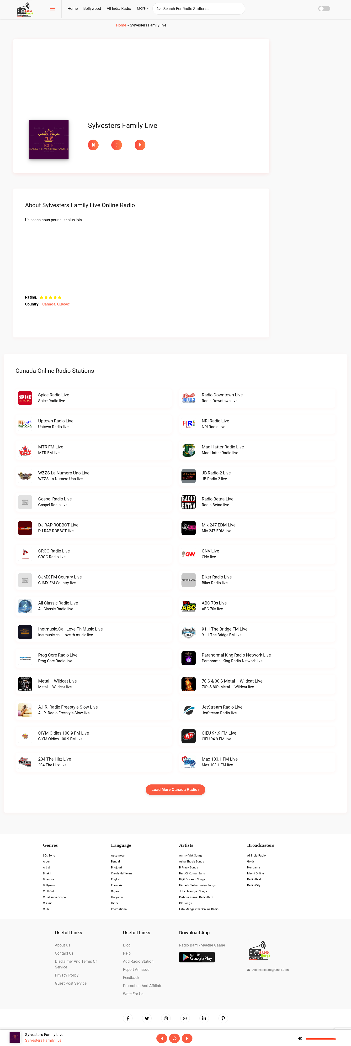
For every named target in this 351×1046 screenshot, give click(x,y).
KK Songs (185, 903)
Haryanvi (117, 897)
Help (127, 953)
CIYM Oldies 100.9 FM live (63, 733)
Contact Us (64, 953)
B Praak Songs (188, 867)
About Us (62, 945)
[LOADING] (120, 145)
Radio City (253, 885)
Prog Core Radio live (58, 654)
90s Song (49, 855)
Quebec (63, 304)
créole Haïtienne (121, 873)
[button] (52, 9)
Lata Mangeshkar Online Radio (198, 909)
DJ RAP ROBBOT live (58, 524)
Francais (116, 885)
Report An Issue (136, 969)
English (116, 879)
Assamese (117, 855)
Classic (47, 903)
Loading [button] (116, 145)
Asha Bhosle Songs (191, 861)
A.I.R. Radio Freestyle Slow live (68, 707)
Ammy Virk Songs (190, 855)
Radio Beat (254, 879)
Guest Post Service (70, 983)
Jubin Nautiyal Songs (193, 891)
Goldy (251, 861)
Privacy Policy (67, 975)
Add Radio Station (138, 961)
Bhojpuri (116, 867)
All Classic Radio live (58, 602)
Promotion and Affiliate (142, 985)
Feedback (131, 977)
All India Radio (119, 8)
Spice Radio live (53, 394)
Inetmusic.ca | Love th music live (70, 628)
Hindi (114, 903)
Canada (48, 304)
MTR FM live (50, 446)
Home (73, 8)
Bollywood (92, 8)
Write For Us (133, 994)
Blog (127, 945)
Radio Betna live (218, 498)
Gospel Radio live (55, 498)
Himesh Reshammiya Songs (197, 885)
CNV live (210, 550)
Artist (46, 867)
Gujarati (116, 891)
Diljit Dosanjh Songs (192, 879)
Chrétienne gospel (54, 897)
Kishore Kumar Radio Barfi (196, 897)
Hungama (253, 867)
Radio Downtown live (222, 394)
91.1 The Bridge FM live (225, 628)
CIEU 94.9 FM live (219, 733)
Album (47, 861)
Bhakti (47, 873)
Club (46, 909)
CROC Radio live (54, 550)
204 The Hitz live (54, 759)
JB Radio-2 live (216, 472)
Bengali (116, 861)
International (119, 909)
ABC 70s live (214, 602)
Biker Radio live (217, 576)
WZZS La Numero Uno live (64, 472)
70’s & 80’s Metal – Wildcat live (232, 680)
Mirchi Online (255, 873)
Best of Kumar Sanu (192, 873)
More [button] (141, 8)
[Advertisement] (141, 80)
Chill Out (48, 891)
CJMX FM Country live (60, 576)
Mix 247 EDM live (219, 524)
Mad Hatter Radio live (223, 446)
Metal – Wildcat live (57, 680)
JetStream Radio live (222, 707)
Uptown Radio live (56, 420)
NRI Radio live (215, 420)
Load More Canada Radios (175, 790)
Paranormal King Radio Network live (236, 654)
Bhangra (48, 879)
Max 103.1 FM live (220, 759)
